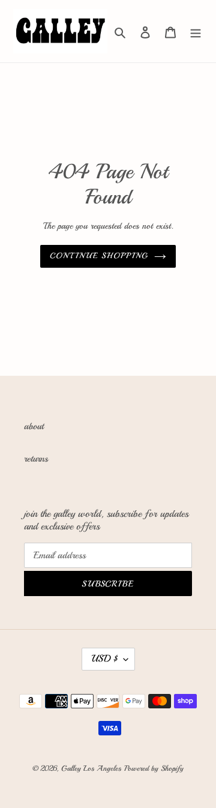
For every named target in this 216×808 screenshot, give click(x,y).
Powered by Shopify (154, 768)
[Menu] (195, 31)
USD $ (104, 659)
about (34, 426)
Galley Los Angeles (91, 768)
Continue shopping (99, 256)
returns (36, 459)
